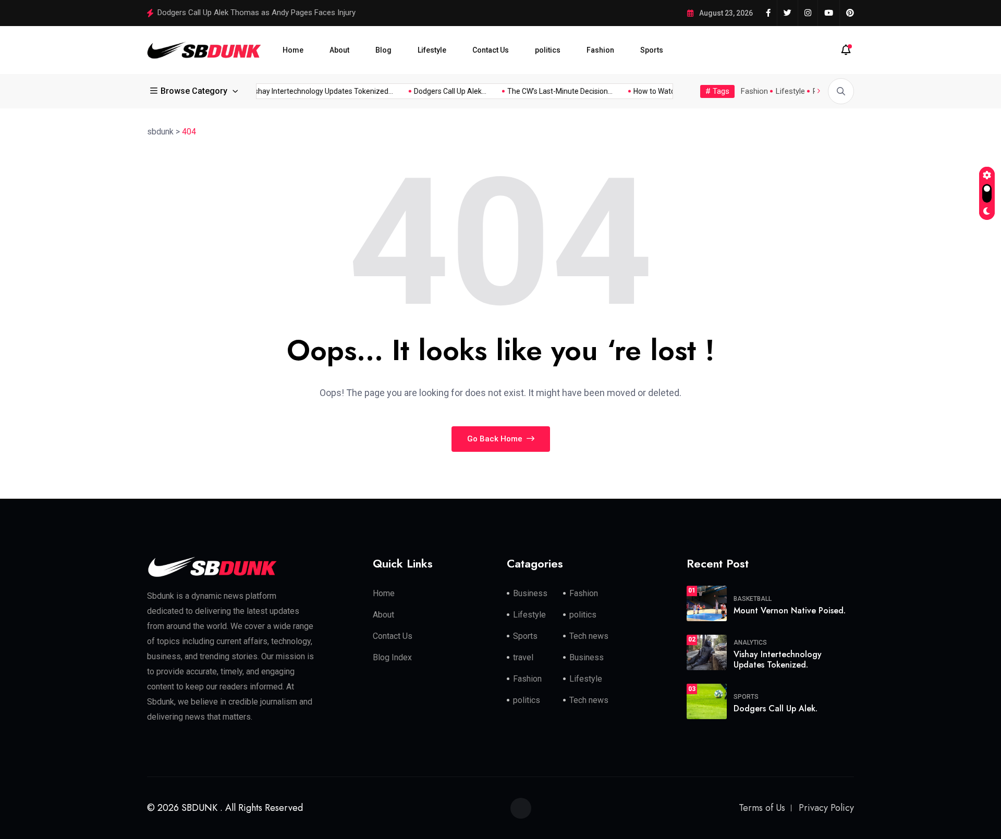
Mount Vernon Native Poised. (790, 610)
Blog (383, 50)
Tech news (588, 636)
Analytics (750, 642)
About (339, 50)
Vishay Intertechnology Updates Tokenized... (312, 91)
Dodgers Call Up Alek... (442, 91)
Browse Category (193, 91)
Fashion (600, 50)
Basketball (753, 599)
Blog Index (392, 657)
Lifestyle (432, 50)
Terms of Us (762, 808)
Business (530, 593)
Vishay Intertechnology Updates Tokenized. (778, 659)
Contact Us (490, 50)
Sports (651, 50)
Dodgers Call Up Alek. (775, 708)
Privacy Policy (826, 808)
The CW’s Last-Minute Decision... (552, 91)
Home (293, 50)
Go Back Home (495, 438)
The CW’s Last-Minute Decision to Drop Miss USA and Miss (258, 12)
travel (523, 657)
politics (547, 50)
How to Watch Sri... (656, 91)
